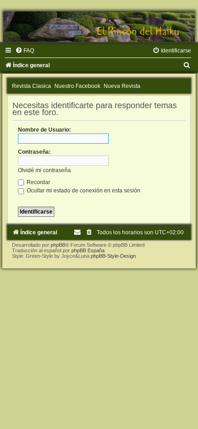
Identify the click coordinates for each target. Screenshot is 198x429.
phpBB (58, 245)
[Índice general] (99, 27)
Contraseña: (34, 152)
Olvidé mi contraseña (44, 170)
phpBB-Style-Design (113, 256)
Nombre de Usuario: (44, 130)
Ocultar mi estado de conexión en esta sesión (82, 190)
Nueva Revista (122, 86)
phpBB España (88, 250)
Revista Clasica (31, 86)
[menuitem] (24, 50)
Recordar (37, 182)
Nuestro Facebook (77, 86)
